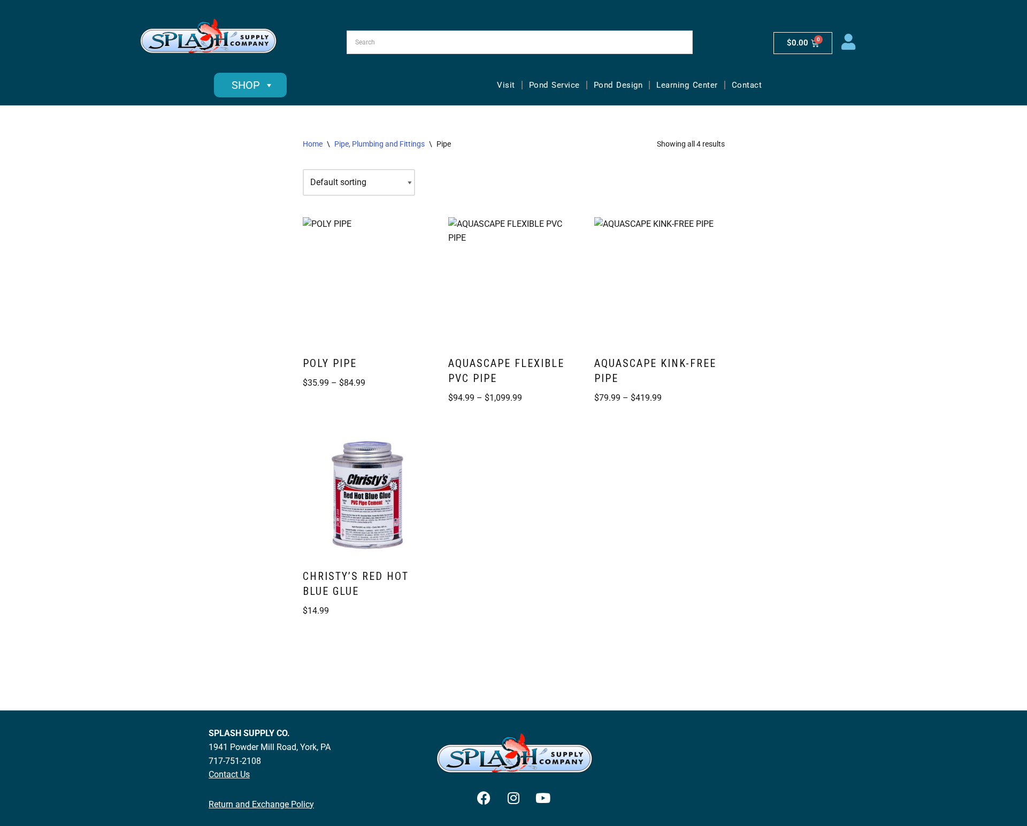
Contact (747, 85)
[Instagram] (513, 797)
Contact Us (229, 774)
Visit (506, 85)
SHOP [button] (246, 85)
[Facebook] (484, 797)
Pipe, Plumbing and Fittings (379, 144)
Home (313, 144)
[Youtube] (543, 797)
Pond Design (618, 85)
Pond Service (554, 85)
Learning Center (687, 85)
